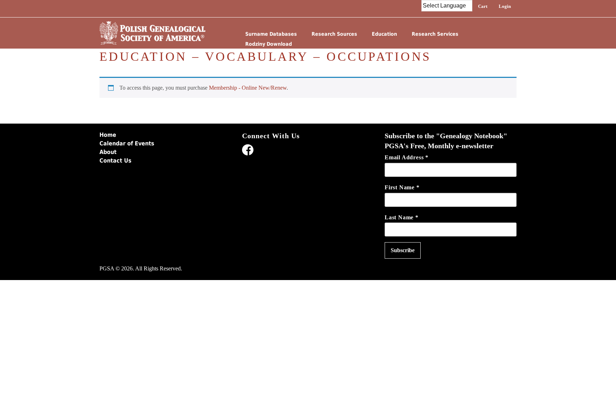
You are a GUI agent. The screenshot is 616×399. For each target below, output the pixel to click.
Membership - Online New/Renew (248, 88)
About (108, 152)
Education (384, 34)
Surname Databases (271, 34)
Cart (482, 6)
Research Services (435, 34)
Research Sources (334, 34)
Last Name (402, 217)
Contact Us (115, 160)
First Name (402, 187)
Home (107, 134)
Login (505, 6)
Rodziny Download (268, 44)
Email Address (406, 157)
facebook (247, 151)
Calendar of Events (126, 143)
